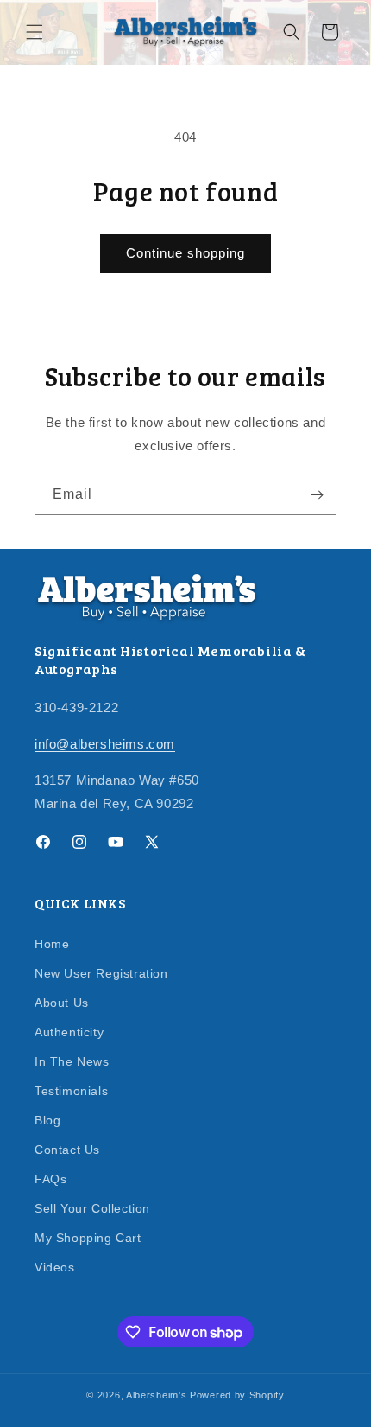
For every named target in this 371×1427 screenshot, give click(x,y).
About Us (62, 1003)
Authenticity (69, 1032)
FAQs (50, 1179)
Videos (55, 1267)
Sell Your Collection (92, 1208)
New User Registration (101, 973)
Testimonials (71, 1091)
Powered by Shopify (237, 1395)
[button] (34, 32)
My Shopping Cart (88, 1238)
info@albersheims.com (105, 743)
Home (52, 944)
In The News (72, 1061)
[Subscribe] (317, 495)
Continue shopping (185, 252)
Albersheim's (156, 1395)
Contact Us (67, 1149)
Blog (47, 1120)
